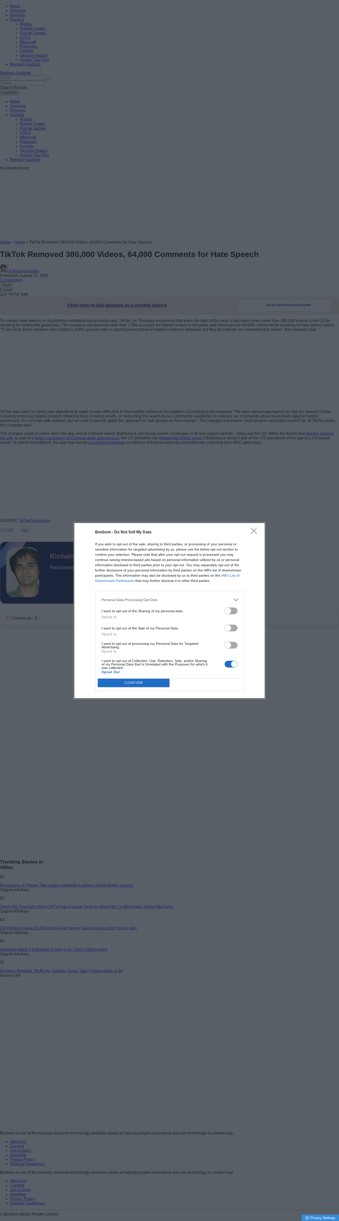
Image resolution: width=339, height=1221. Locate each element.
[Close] (255, 532)
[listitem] (169, 600)
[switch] (231, 611)
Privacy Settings (322, 1218)
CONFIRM (134, 683)
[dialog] (169, 611)
